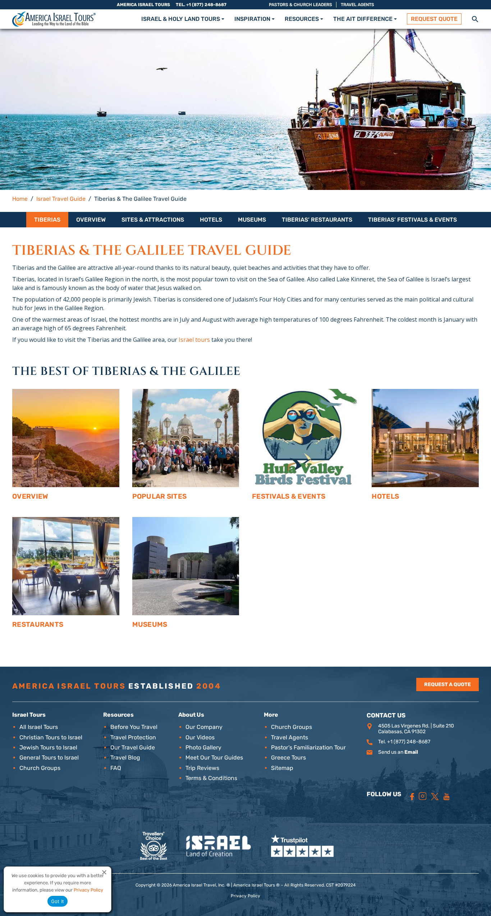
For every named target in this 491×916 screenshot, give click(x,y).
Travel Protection (133, 737)
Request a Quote (447, 684)
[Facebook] (412, 796)
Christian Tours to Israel (50, 737)
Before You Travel (133, 727)
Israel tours (194, 340)
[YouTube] (447, 796)
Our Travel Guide (132, 747)
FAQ (115, 768)
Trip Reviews (202, 768)
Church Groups (39, 768)
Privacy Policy (245, 895)
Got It (57, 901)
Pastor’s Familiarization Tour (308, 747)
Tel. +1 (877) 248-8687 (201, 4)
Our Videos (200, 737)
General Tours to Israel (49, 757)
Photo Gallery (203, 747)
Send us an (398, 752)
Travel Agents (357, 4)
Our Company (203, 727)
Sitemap (282, 768)
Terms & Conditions (211, 778)
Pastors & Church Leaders (300, 4)
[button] (475, 18)
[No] (103, 872)
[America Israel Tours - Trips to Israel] (54, 19)
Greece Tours (288, 757)
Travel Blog (125, 757)
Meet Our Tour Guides (214, 757)
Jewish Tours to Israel (48, 747)
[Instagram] (423, 796)
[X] (435, 796)
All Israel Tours (38, 727)
